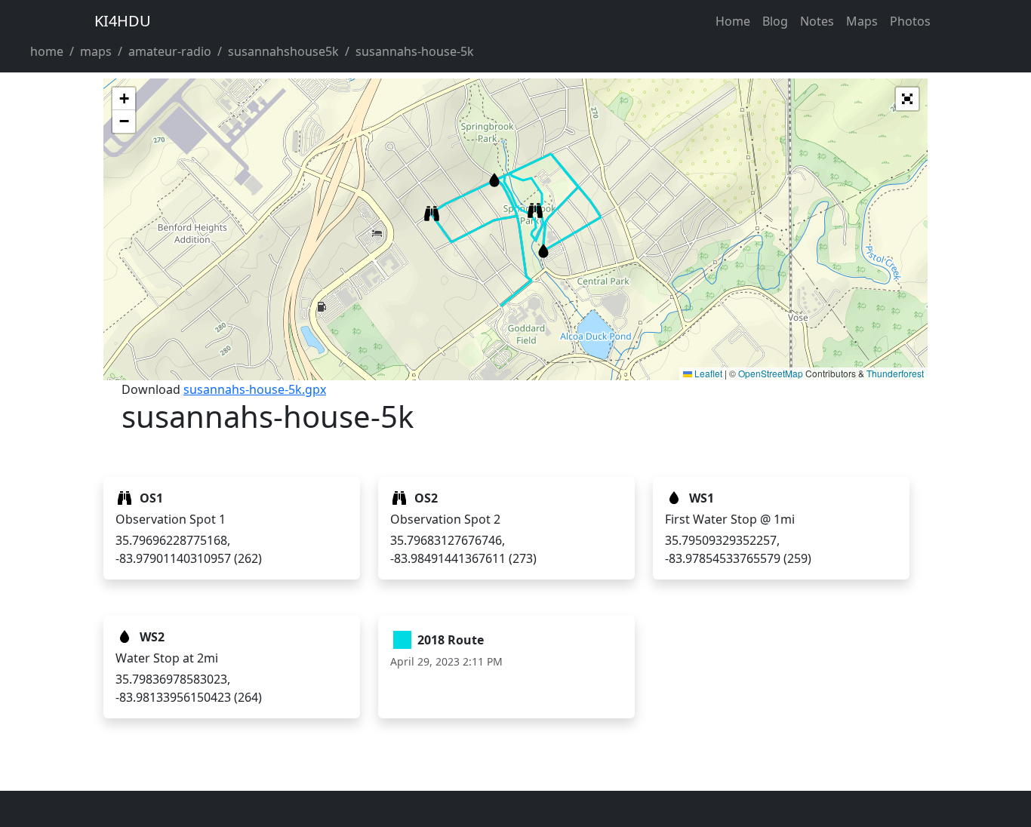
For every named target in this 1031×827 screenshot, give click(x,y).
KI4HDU (122, 21)
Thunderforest (895, 373)
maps (96, 51)
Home (733, 21)
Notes (817, 21)
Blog (775, 21)
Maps (862, 21)
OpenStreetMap (770, 373)
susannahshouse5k (283, 51)
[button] (535, 210)
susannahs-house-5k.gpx (254, 389)
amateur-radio (169, 51)
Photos (910, 21)
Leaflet (707, 373)
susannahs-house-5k (414, 51)
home (46, 51)
